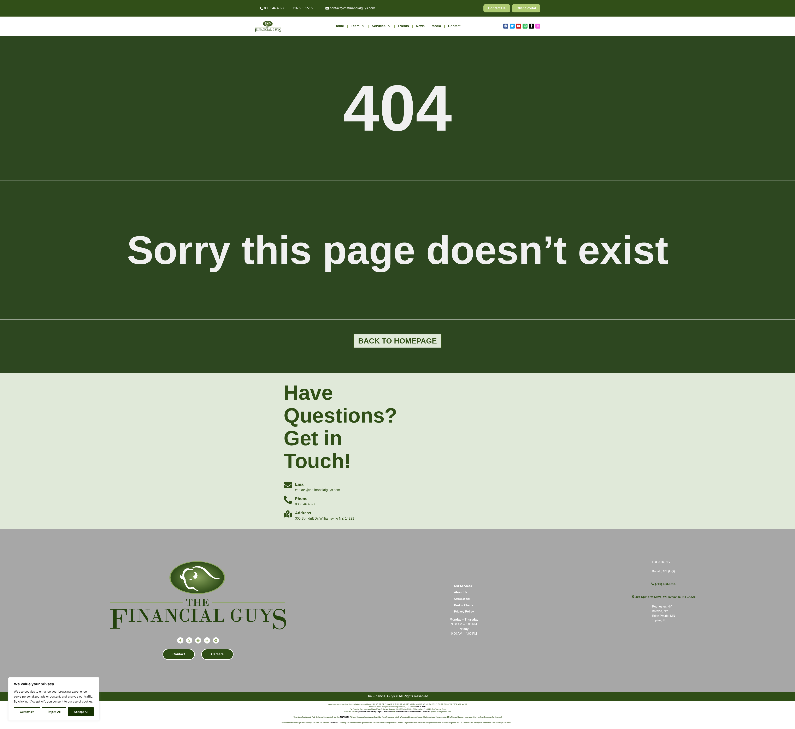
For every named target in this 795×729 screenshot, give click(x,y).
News (420, 26)
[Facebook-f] (180, 640)
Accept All (81, 711)
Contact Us (462, 598)
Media (436, 26)
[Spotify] (525, 26)
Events (403, 26)
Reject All (54, 711)
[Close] (95, 680)
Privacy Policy (464, 611)
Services (378, 26)
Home (339, 26)
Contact (454, 26)
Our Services (463, 585)
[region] (53, 699)
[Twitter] (512, 26)
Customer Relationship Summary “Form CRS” (413, 712)
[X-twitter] (189, 640)
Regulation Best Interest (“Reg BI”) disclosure (374, 712)
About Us (460, 592)
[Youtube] (518, 26)
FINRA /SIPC (421, 707)
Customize (27, 711)
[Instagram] (537, 26)
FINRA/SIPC (344, 717)
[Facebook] (505, 26)
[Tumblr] (531, 26)
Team (355, 26)
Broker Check (463, 605)
